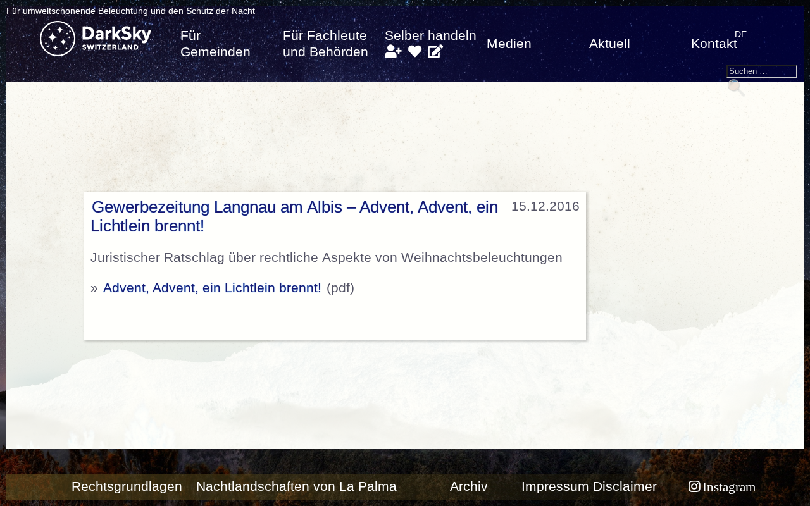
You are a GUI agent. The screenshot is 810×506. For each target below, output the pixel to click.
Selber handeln (431, 35)
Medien (509, 43)
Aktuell (609, 43)
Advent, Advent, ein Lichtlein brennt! (212, 287)
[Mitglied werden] (393, 52)
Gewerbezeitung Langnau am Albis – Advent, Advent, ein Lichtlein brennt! (294, 216)
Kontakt (714, 43)
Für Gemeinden (215, 43)
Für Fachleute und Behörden (325, 43)
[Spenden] (415, 52)
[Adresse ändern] (435, 52)
